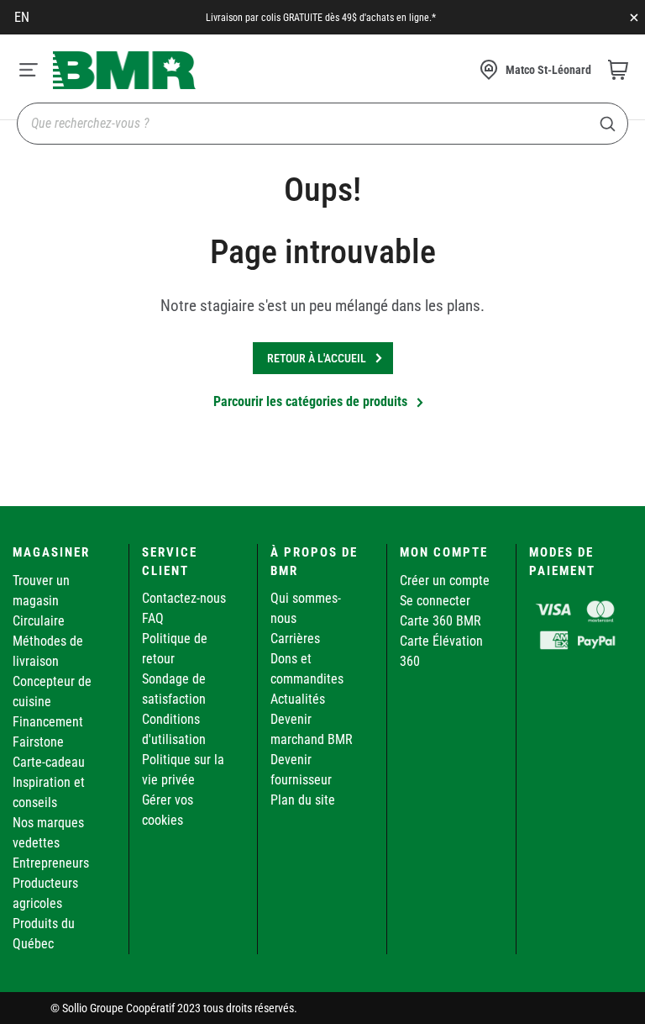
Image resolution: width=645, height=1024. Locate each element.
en (21, 17)
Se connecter (435, 601)
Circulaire (39, 621)
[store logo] (124, 70)
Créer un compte (445, 581)
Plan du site (302, 800)
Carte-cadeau (49, 762)
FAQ (153, 618)
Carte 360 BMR (440, 621)
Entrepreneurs (51, 863)
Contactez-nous (184, 598)
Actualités (297, 699)
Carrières (295, 639)
